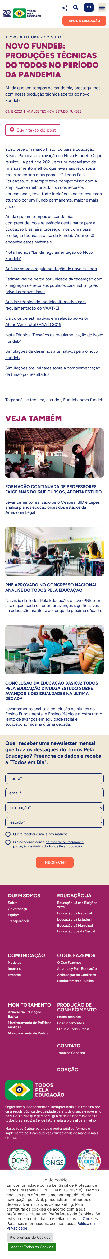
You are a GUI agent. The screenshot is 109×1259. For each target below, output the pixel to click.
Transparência (19, 921)
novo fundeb (91, 399)
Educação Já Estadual (74, 919)
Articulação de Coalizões (76, 975)
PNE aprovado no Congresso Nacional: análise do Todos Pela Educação (52, 587)
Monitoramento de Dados (28, 1033)
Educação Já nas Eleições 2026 (77, 905)
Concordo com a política (24, 836)
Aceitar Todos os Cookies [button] (32, 1247)
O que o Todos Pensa (73, 1029)
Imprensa (15, 969)
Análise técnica (40, 111)
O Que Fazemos (69, 963)
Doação (67, 1070)
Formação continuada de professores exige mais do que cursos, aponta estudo (53, 489)
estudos (53, 399)
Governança (17, 909)
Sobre (12, 903)
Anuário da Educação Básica (24, 1014)
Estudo (62, 111)
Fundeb (75, 111)
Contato (68, 1046)
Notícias (14, 963)
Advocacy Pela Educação (77, 969)
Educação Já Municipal (75, 925)
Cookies (90, 1218)
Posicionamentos (70, 1023)
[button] (75, 7)
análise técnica (30, 399)
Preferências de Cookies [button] (30, 1237)
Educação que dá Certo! (76, 931)
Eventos (14, 975)
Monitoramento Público (75, 981)
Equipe (13, 915)
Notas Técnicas (69, 1017)
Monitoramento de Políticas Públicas (29, 1025)
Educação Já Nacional (74, 913)
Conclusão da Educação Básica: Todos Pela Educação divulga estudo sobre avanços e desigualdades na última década (51, 691)
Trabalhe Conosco (71, 1053)
